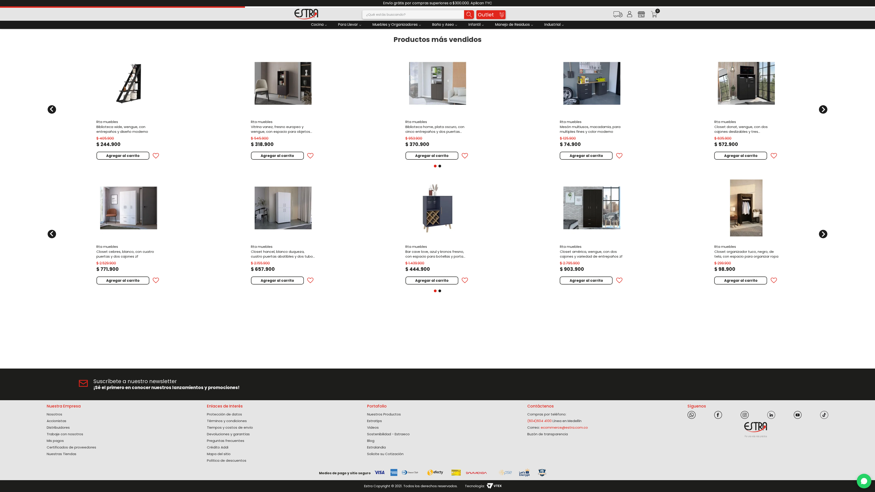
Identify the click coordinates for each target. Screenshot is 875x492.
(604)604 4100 (539, 420)
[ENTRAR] (629, 14)
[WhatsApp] (864, 481)
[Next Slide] (870, 3)
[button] (618, 15)
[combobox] (418, 14)
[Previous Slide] (5, 3)
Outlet (486, 14)
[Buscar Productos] (469, 14)
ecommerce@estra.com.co (564, 427)
